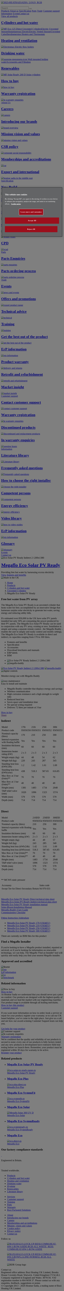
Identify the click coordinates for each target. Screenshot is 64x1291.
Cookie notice (16, 204)
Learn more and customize (31, 212)
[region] (32, 212)
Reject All (31, 229)
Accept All (32, 220)
